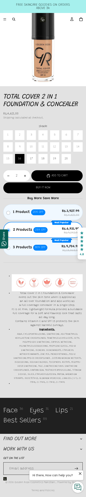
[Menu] (5, 19)
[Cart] (81, 19)
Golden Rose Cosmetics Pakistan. (35, 482)
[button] (82, 243)
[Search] (13, 19)
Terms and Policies (43, 490)
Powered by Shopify (69, 482)
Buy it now (43, 187)
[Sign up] (76, 468)
